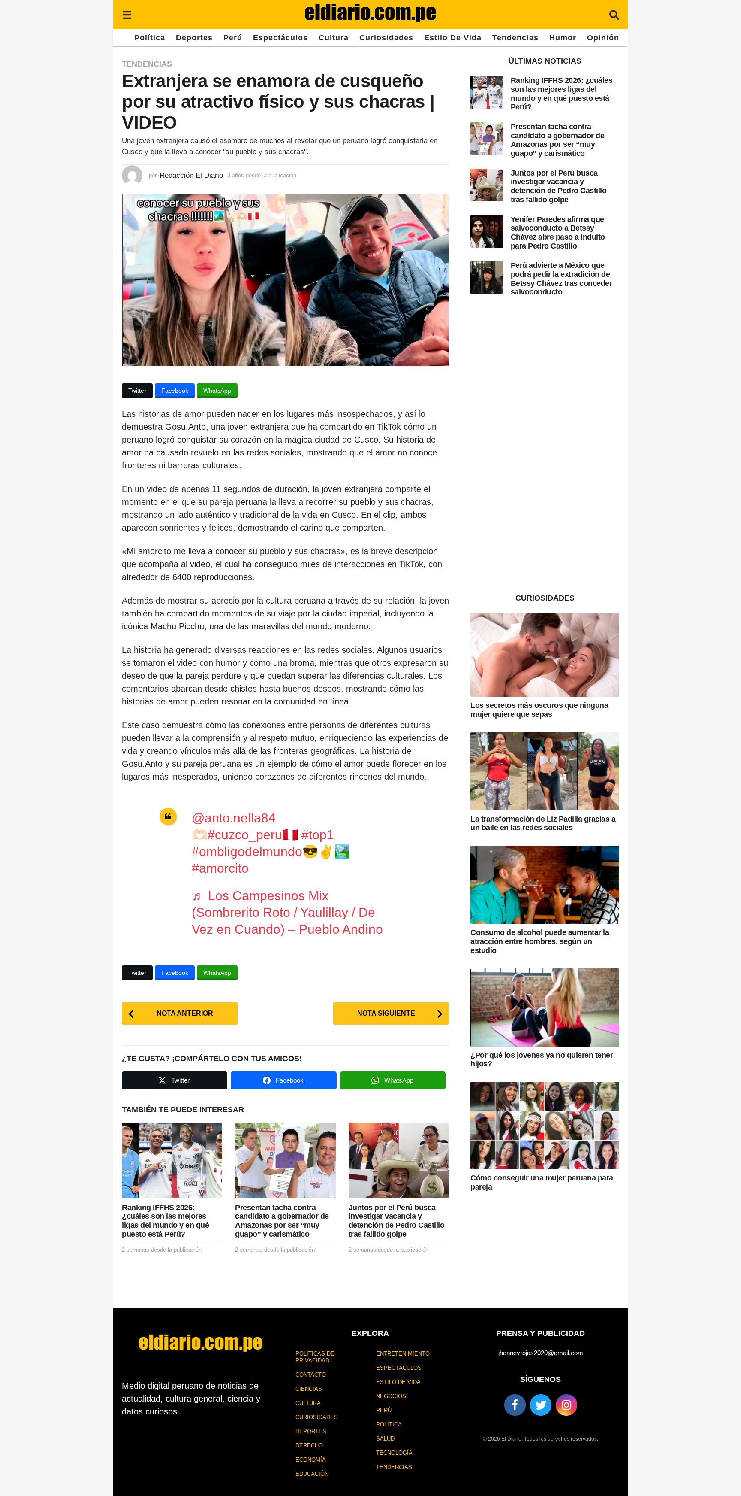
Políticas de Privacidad (314, 1357)
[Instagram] (566, 1405)
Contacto (310, 1375)
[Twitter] (540, 1405)
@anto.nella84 (234, 818)
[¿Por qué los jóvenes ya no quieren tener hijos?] (544, 1007)
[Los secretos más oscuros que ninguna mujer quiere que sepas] (544, 655)
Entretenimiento (403, 1353)
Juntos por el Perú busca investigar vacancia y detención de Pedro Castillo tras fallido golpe (397, 1220)
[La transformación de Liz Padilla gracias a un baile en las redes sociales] (544, 771)
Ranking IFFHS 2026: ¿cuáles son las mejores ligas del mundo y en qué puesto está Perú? (165, 1220)
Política (149, 37)
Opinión (603, 37)
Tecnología (394, 1453)
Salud (385, 1438)
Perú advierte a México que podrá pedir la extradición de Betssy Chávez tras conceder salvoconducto (561, 278)
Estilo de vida (453, 37)
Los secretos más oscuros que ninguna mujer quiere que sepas (539, 710)
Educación (311, 1474)
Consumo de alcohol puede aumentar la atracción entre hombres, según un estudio (539, 941)
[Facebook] (515, 1405)
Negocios (391, 1396)
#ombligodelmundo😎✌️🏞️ (271, 851)
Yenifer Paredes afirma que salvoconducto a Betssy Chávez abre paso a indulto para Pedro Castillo (558, 232)
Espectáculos (280, 37)
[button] (127, 14)
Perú (232, 37)
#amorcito (220, 868)
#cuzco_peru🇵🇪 (253, 835)
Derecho (309, 1445)
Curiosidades (386, 37)
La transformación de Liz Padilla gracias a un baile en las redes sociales (542, 823)
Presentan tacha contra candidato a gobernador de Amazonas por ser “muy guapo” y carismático (282, 1220)
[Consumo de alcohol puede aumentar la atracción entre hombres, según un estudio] (544, 885)
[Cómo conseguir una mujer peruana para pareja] (544, 1125)
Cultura (334, 37)
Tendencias (515, 37)
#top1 (317, 835)
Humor (562, 37)
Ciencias (308, 1389)
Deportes (194, 37)
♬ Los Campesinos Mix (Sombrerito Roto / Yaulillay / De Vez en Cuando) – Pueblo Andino (287, 912)
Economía (310, 1460)
